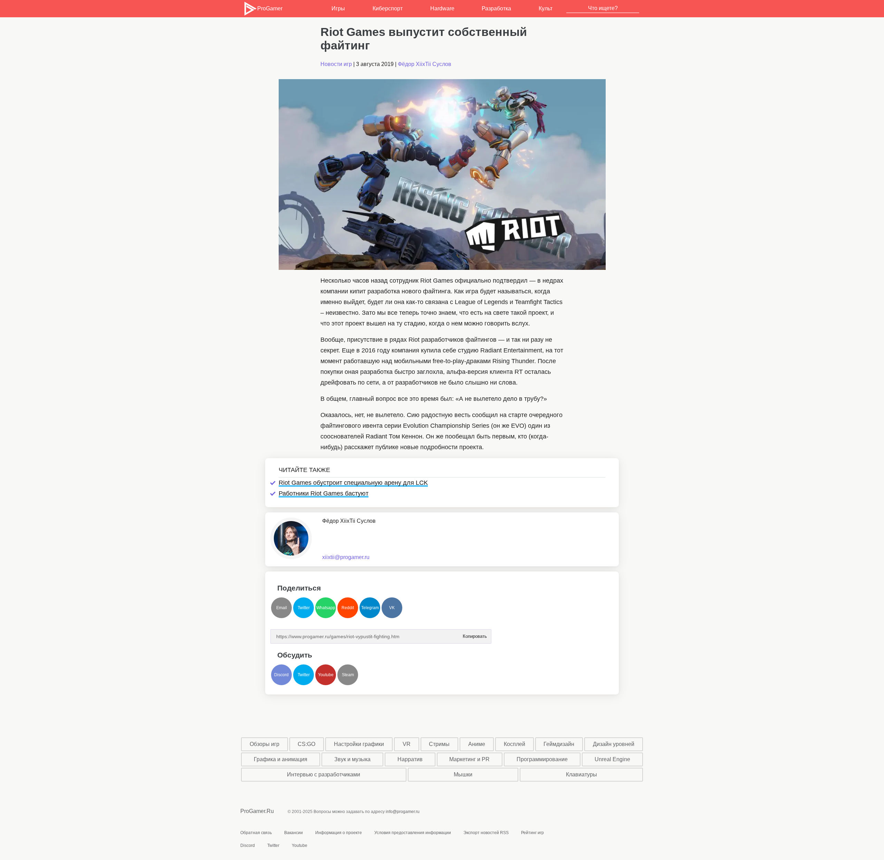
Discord (281, 674)
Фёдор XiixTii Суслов (424, 64)
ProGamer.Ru (257, 811)
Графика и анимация (280, 759)
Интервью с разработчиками (323, 774)
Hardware (442, 8)
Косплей (514, 744)
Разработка (496, 8)
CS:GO (306, 744)
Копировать (474, 634)
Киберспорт (388, 8)
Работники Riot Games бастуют (323, 493)
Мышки (463, 774)
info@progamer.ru (403, 811)
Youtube (326, 674)
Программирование (542, 759)
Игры (338, 8)
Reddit (348, 607)
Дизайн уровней (613, 744)
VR (407, 744)
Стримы (439, 744)
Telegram (370, 607)
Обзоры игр (264, 744)
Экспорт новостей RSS (486, 832)
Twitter (304, 607)
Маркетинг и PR (469, 759)
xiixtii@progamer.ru (345, 557)
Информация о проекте (338, 832)
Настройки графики (359, 744)
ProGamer (269, 8)
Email (281, 607)
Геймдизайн (559, 744)
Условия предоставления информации (412, 832)
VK (392, 607)
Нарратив (410, 759)
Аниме (476, 744)
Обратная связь (256, 832)
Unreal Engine (612, 759)
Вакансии (293, 832)
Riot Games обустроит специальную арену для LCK (353, 482)
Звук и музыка (352, 759)
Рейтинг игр (532, 832)
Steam (348, 674)
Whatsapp (325, 607)
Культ (545, 8)
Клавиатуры (581, 774)
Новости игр (336, 64)
